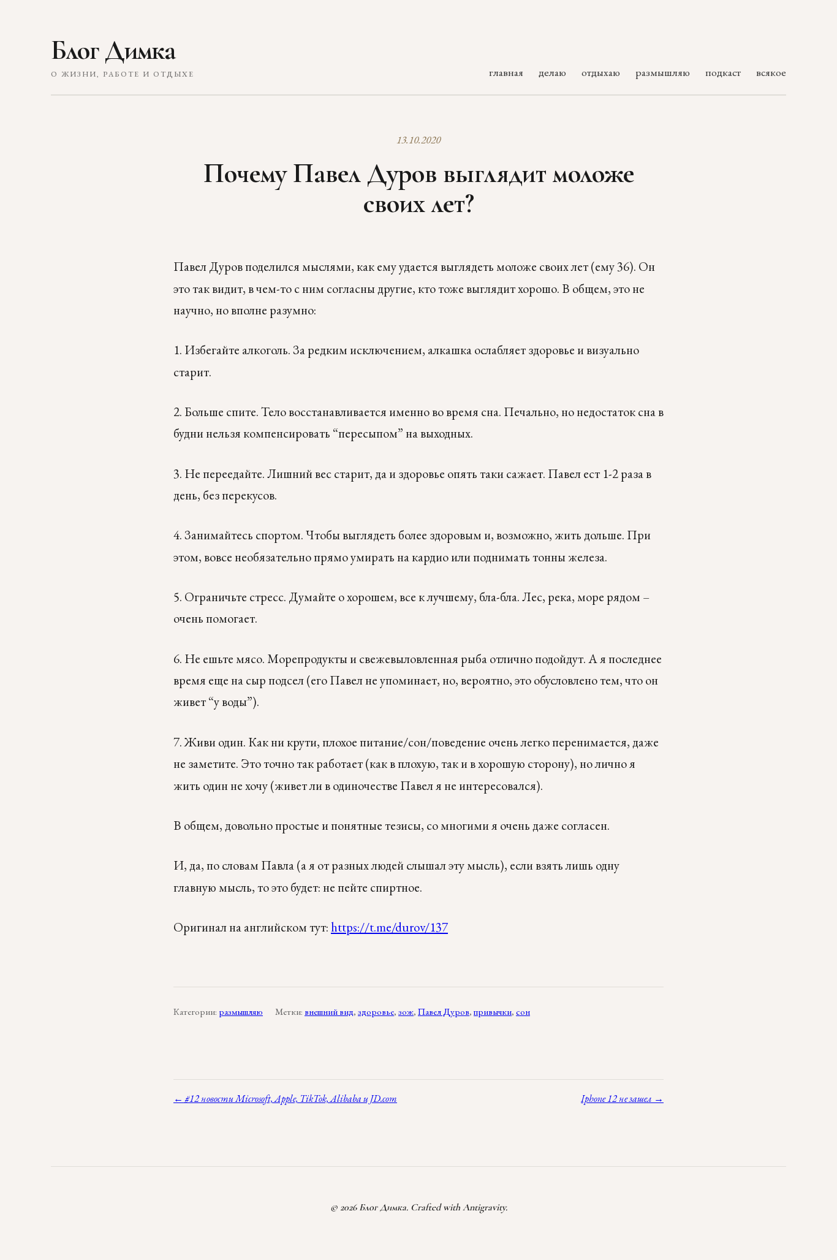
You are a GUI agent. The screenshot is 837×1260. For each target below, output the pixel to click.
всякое (771, 72)
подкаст (723, 72)
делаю (552, 72)
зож (406, 1012)
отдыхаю (600, 72)
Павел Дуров (443, 1012)
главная (506, 72)
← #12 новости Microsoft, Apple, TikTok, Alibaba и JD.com (285, 1098)
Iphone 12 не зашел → (622, 1098)
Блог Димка (113, 50)
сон (523, 1012)
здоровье (376, 1012)
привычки (493, 1012)
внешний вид (329, 1012)
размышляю (662, 72)
